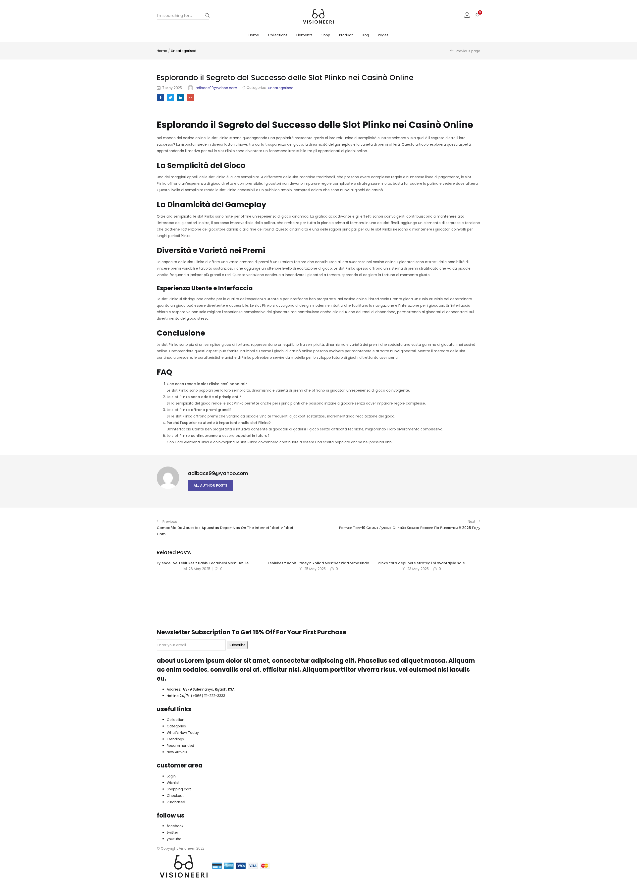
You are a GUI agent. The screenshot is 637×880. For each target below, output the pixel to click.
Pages (383, 35)
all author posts (210, 485)
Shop (325, 35)
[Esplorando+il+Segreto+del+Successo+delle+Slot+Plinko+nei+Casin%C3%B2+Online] (170, 97)
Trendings (175, 739)
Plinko (186, 235)
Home (254, 35)
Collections (277, 35)
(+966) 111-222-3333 (208, 695)
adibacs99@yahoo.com (216, 87)
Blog (365, 35)
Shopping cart (179, 789)
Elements (304, 35)
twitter (172, 832)
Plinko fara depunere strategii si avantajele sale (421, 563)
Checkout (175, 795)
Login (171, 776)
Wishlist (173, 782)
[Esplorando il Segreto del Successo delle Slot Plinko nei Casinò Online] (160, 97)
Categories (176, 726)
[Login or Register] (467, 14)
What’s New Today (183, 732)
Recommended (180, 745)
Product (346, 35)
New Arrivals (177, 752)
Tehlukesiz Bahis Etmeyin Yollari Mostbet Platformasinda (318, 563)
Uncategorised (183, 50)
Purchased (176, 802)
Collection (175, 719)
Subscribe (237, 645)
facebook (175, 825)
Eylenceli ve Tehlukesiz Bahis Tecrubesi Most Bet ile (203, 563)
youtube (174, 838)
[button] (477, 14)
